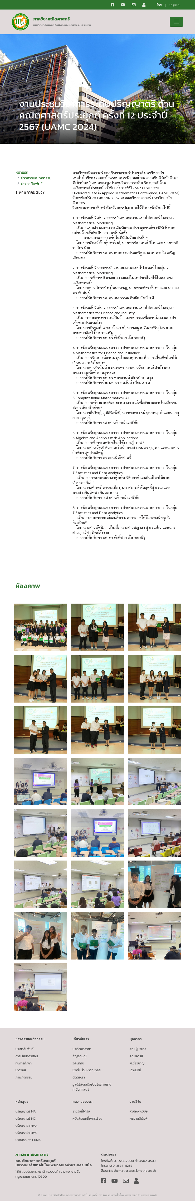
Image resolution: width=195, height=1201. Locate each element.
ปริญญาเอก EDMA (28, 1139)
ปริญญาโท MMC (26, 1132)
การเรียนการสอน (26, 1056)
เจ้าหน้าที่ (135, 1070)
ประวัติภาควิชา (82, 1049)
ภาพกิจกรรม (23, 1077)
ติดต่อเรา (79, 1077)
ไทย (159, 5)
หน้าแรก (21, 172)
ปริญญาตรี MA (25, 1111)
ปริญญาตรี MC (25, 1118)
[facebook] (115, 4)
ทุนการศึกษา (23, 1063)
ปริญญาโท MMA (26, 1125)
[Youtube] (126, 4)
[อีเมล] (136, 4)
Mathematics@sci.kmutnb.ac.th (132, 1170)
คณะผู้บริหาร (138, 1049)
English (174, 5)
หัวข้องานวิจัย (139, 1111)
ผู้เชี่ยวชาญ (137, 1063)
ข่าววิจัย (20, 1070)
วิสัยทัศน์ (78, 1063)
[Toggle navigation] (176, 22)
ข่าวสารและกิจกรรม (36, 178)
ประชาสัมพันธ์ (32, 184)
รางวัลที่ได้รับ (81, 1111)
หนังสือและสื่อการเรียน (87, 1118)
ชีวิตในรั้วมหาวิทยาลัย (87, 1070)
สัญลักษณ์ (80, 1056)
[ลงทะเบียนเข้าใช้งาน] (146, 4)
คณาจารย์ (136, 1056)
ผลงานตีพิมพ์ (139, 1118)
